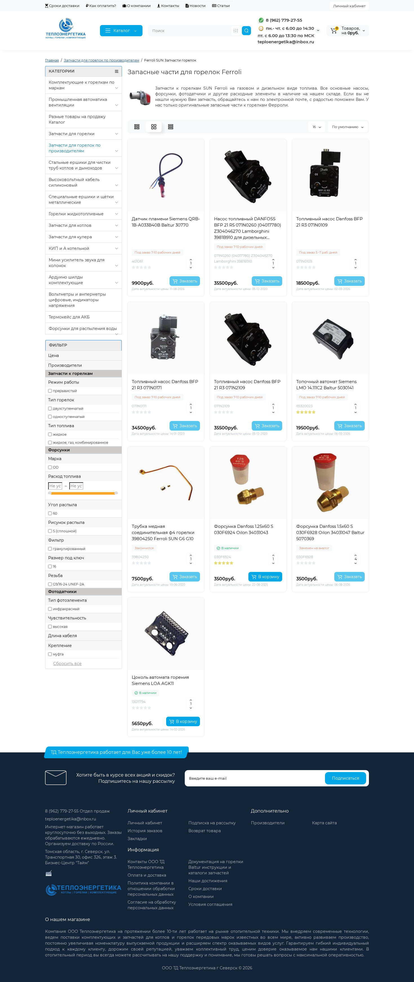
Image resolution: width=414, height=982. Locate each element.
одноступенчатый (68, 417)
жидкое (59, 434)
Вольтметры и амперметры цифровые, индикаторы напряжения (77, 300)
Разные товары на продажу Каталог (77, 119)
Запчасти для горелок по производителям (75, 148)
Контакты (169, 5)
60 (55, 513)
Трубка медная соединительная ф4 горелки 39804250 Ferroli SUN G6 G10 (163, 532)
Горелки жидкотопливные (76, 213)
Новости (197, 5)
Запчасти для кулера (70, 236)
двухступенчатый (68, 408)
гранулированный (69, 549)
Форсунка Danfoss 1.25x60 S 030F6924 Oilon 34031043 (243, 529)
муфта (58, 654)
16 (54, 566)
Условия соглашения (210, 904)
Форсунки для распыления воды (83, 328)
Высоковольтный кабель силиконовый (74, 182)
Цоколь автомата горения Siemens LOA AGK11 (160, 680)
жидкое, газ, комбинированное (80, 442)
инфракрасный (66, 609)
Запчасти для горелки (72, 133)
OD (56, 467)
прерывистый (65, 391)
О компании (138, 5)
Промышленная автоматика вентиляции (78, 102)
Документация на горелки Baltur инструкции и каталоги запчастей (215, 867)
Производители (268, 822)
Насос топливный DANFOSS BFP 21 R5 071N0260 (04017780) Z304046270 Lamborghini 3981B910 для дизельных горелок (247, 228)
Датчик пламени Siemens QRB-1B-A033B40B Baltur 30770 (166, 222)
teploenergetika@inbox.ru (70, 819)
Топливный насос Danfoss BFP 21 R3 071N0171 (165, 384)
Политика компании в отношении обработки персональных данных (151, 889)
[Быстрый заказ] (166, 263)
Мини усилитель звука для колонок (76, 262)
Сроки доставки (63, 5)
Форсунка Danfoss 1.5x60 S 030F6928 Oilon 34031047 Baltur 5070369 (330, 532)
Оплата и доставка (147, 875)
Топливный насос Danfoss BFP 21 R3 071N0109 (329, 222)
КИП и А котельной (69, 248)
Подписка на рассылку (212, 822)
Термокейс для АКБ (69, 317)
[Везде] (235, 30)
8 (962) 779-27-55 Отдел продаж (77, 811)
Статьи (223, 5)
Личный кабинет (349, 6)
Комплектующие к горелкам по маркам (81, 85)
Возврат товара (204, 830)
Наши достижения (207, 880)
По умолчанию (345, 127)
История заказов (145, 830)
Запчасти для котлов (70, 225)
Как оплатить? (102, 5)
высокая (60, 627)
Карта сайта (324, 822)
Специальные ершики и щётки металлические (81, 199)
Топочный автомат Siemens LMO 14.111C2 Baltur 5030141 (326, 384)
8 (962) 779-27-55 (283, 20)
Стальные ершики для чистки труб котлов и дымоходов (80, 165)
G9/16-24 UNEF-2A (68, 584)
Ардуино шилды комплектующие (66, 280)
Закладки (137, 838)
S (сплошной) (65, 531)
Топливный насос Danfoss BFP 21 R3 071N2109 (247, 384)
